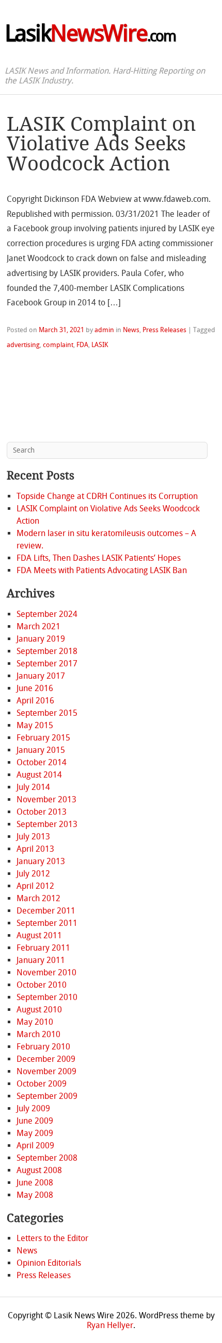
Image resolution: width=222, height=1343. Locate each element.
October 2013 (42, 812)
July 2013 (33, 836)
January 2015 (41, 750)
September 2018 (47, 651)
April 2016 (35, 700)
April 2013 (35, 849)
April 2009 (35, 1145)
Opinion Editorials (49, 1263)
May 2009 (35, 1133)
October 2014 (42, 762)
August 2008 (39, 1170)
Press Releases (164, 330)
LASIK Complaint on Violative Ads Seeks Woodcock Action (101, 144)
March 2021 (38, 626)
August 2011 (39, 935)
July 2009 (33, 1108)
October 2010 (42, 985)
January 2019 (41, 639)
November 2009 (46, 1071)
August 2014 (39, 775)
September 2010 (47, 997)
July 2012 (33, 874)
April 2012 (35, 886)
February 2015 (43, 738)
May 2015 (35, 725)
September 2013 (47, 824)
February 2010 (43, 1047)
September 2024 (47, 614)
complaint (58, 345)
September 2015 (47, 713)
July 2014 (33, 787)
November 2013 (46, 799)
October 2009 (42, 1084)
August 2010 (39, 1009)
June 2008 (35, 1182)
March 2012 (38, 898)
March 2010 (38, 1034)
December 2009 (46, 1059)
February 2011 (43, 948)
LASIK (99, 345)
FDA (82, 345)
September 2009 (47, 1096)
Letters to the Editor (52, 1238)
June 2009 (35, 1121)
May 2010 (35, 1022)
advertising (23, 345)
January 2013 (41, 861)
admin (104, 330)
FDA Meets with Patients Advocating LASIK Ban (102, 570)
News (131, 330)
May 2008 (35, 1195)
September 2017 (47, 663)
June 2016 (35, 688)
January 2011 (41, 960)
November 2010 (46, 972)
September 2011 (47, 923)
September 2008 (47, 1158)
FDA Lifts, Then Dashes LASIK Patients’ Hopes (99, 558)
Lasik (90, 33)
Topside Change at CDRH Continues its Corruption (107, 496)
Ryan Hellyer (110, 1325)
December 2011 (46, 911)
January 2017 (41, 676)
